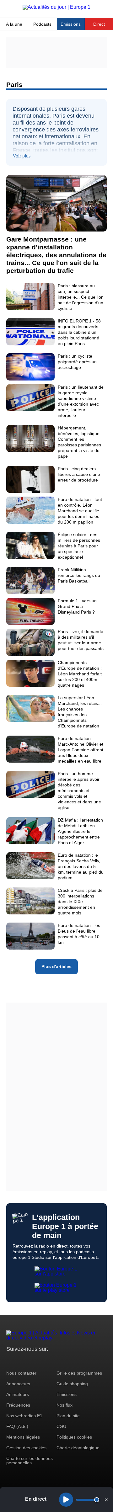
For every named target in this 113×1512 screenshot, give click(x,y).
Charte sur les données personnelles (29, 1460)
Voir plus (21, 155)
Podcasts (42, 24)
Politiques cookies (74, 1437)
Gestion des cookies (26, 1447)
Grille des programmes (79, 1373)
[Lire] (66, 1500)
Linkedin (63, 1361)
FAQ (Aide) (17, 1426)
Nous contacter (21, 1373)
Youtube (42, 1361)
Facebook (31, 1361)
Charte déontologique (78, 1447)
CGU (61, 1426)
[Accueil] (56, 7)
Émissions (71, 24)
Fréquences (18, 1405)
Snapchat (53, 1361)
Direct (99, 24)
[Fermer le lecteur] (106, 1499)
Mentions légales (23, 1437)
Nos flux (64, 1405)
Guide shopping (72, 1383)
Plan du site (68, 1415)
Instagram (21, 1361)
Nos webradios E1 (24, 1415)
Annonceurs (18, 1383)
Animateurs (17, 1394)
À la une (14, 24)
